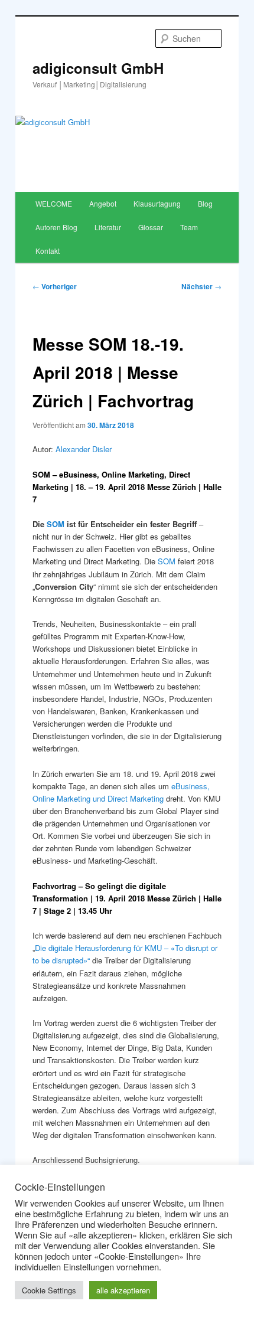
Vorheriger (54, 286)
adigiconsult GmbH (98, 68)
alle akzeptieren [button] (123, 1290)
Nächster (201, 286)
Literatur (108, 227)
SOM (55, 524)
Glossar (150, 227)
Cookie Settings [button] (49, 1290)
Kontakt (47, 251)
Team (189, 227)
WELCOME (53, 203)
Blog (205, 203)
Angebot (102, 203)
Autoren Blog (56, 227)
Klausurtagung (157, 203)
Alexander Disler (84, 449)
